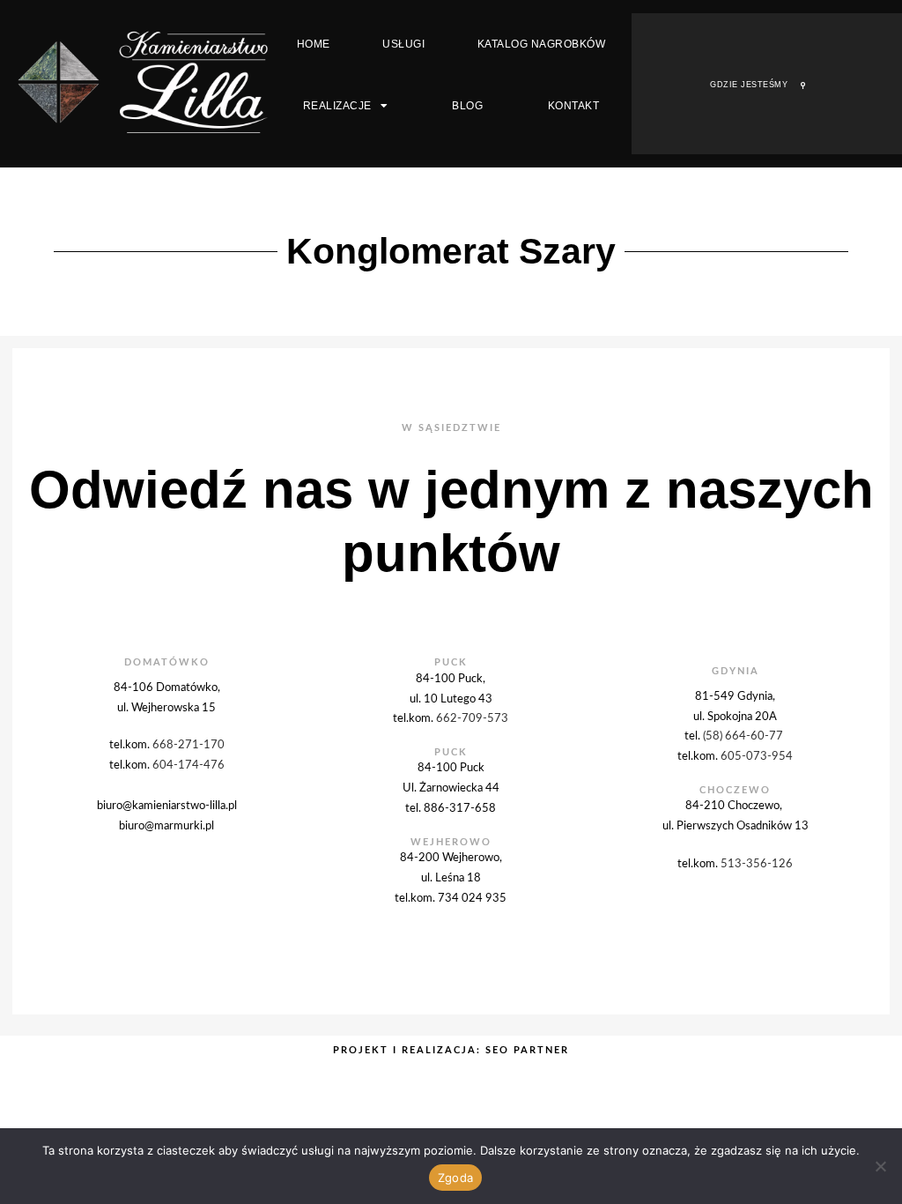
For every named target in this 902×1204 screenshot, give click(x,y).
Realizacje (337, 106)
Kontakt (574, 106)
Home (313, 44)
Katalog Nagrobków (541, 44)
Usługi (403, 44)
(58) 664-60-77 (744, 736)
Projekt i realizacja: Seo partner (451, 1050)
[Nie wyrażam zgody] (880, 1166)
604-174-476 (188, 765)
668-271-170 (188, 745)
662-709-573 (472, 718)
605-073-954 (757, 756)
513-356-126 (757, 864)
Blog (467, 106)
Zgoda (455, 1178)
